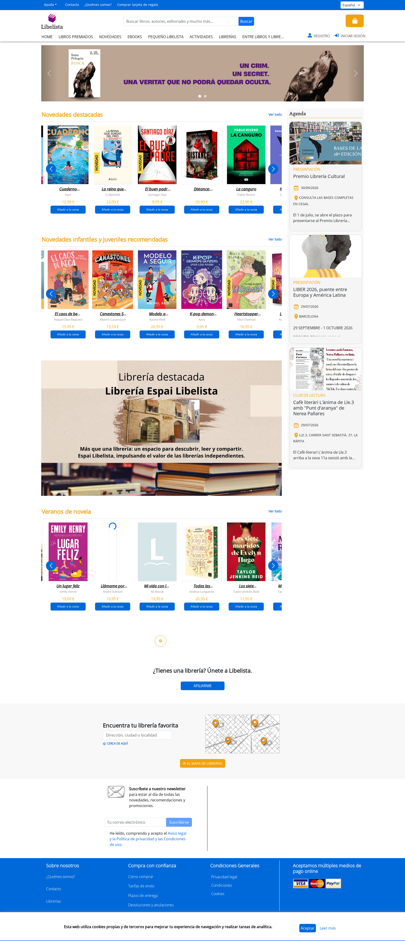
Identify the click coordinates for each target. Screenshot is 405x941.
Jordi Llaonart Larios (148, 841)
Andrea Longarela (201, 591)
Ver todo (275, 114)
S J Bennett (112, 195)
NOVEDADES (110, 36)
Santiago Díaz (157, 195)
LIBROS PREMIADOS (76, 36)
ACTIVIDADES (201, 36)
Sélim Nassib (274, 841)
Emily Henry (68, 591)
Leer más (328, 928)
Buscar (246, 21)
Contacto (72, 4)
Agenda (297, 114)
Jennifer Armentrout (237, 716)
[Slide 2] (205, 96)
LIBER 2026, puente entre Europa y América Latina (320, 292)
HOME (46, 36)
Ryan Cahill (104, 716)
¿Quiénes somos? (98, 4)
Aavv (68, 195)
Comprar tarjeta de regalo (137, 4)
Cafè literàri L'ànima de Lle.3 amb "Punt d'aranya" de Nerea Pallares (323, 408)
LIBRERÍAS (227, 36)
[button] (49, 73)
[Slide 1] (199, 96)
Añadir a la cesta (68, 209)
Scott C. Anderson (104, 841)
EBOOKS (135, 36)
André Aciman (112, 591)
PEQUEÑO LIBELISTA (166, 36)
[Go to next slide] (273, 169)
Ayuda (49, 4)
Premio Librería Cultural (319, 176)
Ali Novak (157, 591)
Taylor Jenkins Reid (246, 591)
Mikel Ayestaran (59, 841)
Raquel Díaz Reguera (68, 319)
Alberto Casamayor (112, 319)
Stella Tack (59, 716)
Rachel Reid (157, 319)
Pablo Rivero (246, 195)
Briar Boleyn (148, 716)
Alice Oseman (246, 319)
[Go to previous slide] (51, 169)
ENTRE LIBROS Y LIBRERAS (264, 36)
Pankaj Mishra (238, 841)
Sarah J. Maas (193, 716)
